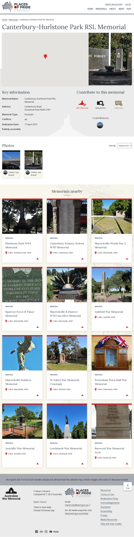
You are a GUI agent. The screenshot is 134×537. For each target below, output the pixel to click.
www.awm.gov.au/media (76, 513)
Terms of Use (107, 494)
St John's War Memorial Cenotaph (64, 382)
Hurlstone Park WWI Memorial (18, 245)
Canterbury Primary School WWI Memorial (67, 245)
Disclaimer (105, 507)
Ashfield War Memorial (109, 311)
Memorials (101, 8)
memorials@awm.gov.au (77, 505)
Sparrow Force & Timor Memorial (19, 313)
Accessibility (106, 511)
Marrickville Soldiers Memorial (18, 382)
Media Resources (108, 519)
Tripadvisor (41, 532)
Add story (119, 108)
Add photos (100, 108)
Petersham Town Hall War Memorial (111, 382)
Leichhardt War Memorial (66, 448)
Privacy (103, 515)
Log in (128, 4)
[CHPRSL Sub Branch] (100, 125)
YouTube (51, 532)
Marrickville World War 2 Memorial (110, 245)
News (121, 8)
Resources (105, 490)
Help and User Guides (111, 523)
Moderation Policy (109, 498)
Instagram (46, 532)
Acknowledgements (110, 502)
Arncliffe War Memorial (19, 448)
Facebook (37, 532)
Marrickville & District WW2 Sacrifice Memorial (65, 313)
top (128, 488)
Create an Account (114, 4)
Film (129, 8)
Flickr (56, 532)
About (112, 8)
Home (90, 8)
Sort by (112, 145)
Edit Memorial (82, 108)
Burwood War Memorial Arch (109, 450)
